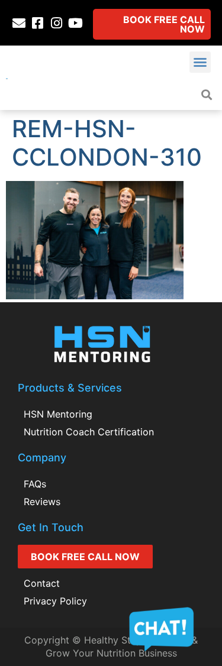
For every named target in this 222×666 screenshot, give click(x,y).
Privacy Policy (55, 601)
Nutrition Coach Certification (89, 432)
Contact (42, 583)
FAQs (35, 484)
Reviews (42, 501)
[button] (200, 62)
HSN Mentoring (58, 414)
